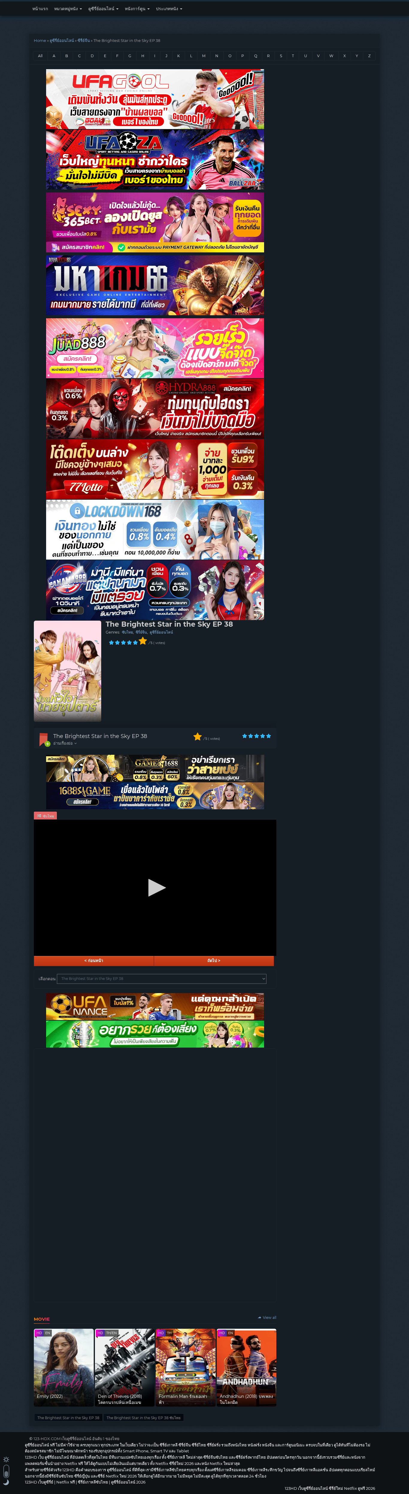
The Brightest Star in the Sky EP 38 (100, 736)
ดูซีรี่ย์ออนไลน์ (102, 8)
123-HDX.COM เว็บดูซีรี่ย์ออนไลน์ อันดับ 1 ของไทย (76, 1438)
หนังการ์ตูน (136, 8)
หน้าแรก (40, 8)
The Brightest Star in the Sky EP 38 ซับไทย (144, 1418)
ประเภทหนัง (167, 8)
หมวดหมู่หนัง (66, 8)
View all (269, 1317)
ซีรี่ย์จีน (84, 40)
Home (40, 40)
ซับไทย (127, 632)
